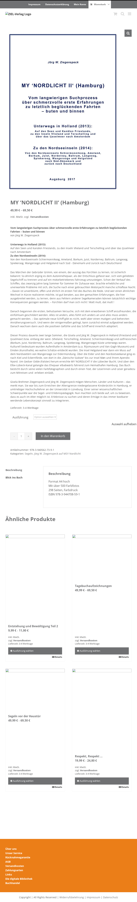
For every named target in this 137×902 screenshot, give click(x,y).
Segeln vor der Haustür (24, 716)
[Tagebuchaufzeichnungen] (101, 557)
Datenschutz (110, 897)
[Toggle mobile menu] (130, 14)
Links (8, 874)
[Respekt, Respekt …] (101, 710)
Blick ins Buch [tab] (14, 477)
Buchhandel (12, 883)
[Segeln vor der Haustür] (35, 689)
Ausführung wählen (23, 650)
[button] (128, 33)
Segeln (29, 453)
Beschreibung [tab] (14, 470)
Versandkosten (39, 216)
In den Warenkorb (53, 436)
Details (58, 656)
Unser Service (13, 853)
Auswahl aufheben (124, 424)
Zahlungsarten (14, 870)
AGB (8, 861)
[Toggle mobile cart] (115, 14)
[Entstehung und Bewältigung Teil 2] (35, 577)
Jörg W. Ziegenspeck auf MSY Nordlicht (57, 453)
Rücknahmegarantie (17, 857)
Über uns (11, 849)
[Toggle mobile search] (122, 14)
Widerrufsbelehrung (71, 897)
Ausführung (20, 417)
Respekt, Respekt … (89, 756)
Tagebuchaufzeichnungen (93, 586)
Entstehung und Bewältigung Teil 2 (33, 626)
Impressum (93, 897)
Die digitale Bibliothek (18, 878)
